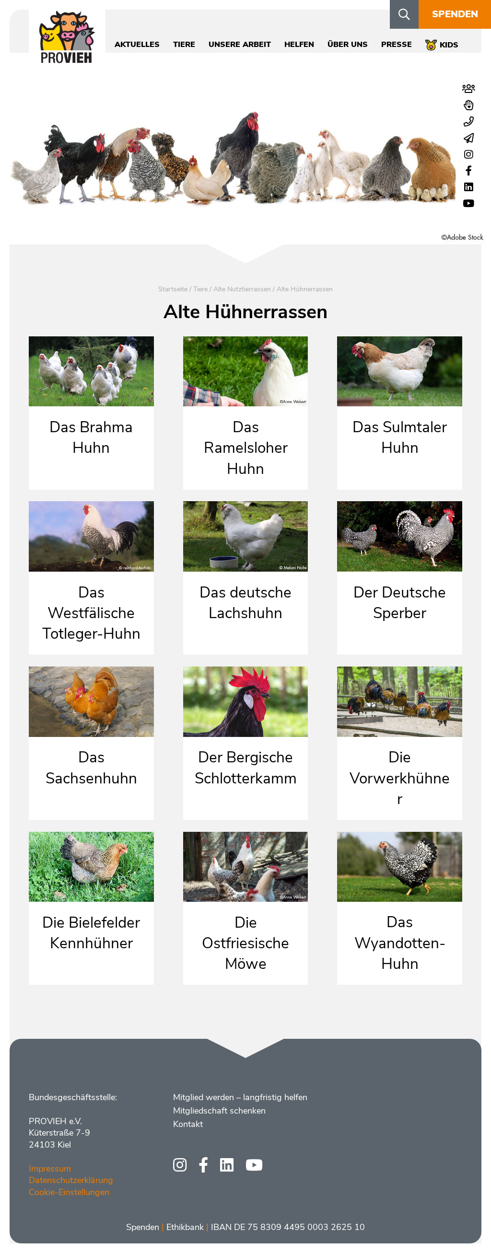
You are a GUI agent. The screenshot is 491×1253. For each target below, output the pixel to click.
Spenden (455, 14)
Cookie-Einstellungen (69, 1192)
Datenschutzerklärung (71, 1180)
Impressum (50, 1168)
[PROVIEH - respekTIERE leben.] (67, 58)
